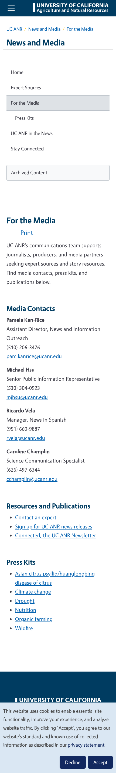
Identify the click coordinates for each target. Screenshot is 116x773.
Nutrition (25, 609)
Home (17, 72)
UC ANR (14, 29)
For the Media (25, 103)
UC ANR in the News (32, 133)
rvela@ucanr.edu (25, 438)
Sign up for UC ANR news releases (53, 526)
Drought (25, 600)
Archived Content (29, 172)
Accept (100, 762)
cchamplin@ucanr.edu (31, 478)
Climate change (33, 591)
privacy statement (86, 745)
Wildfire (24, 628)
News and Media (44, 29)
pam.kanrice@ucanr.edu (34, 356)
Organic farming (34, 619)
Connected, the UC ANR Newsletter (55, 535)
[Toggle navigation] (11, 8)
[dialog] (58, 737)
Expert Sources (26, 87)
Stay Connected (27, 148)
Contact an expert (35, 517)
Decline (72, 762)
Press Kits (24, 118)
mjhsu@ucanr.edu (27, 397)
